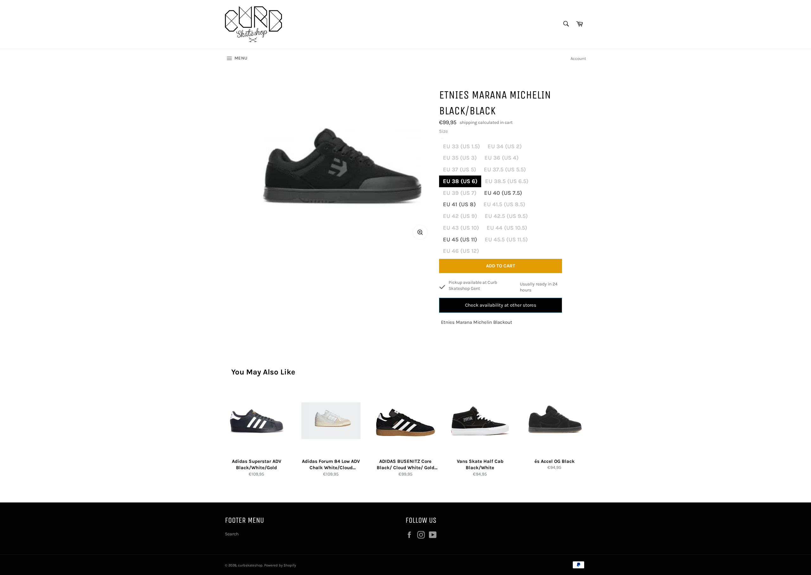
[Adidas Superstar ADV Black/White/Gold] (256, 421)
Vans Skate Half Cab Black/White (480, 464)
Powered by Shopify (280, 565)
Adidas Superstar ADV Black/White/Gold (256, 464)
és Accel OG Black (554, 461)
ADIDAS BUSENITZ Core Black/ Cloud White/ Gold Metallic (405, 464)
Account (578, 58)
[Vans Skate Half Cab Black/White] (480, 421)
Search (232, 534)
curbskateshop (250, 565)
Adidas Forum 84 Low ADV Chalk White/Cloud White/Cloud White (331, 464)
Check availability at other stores (500, 305)
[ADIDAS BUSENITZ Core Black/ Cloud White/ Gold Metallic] (405, 421)
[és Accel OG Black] (554, 421)
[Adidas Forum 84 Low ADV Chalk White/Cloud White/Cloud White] (331, 421)
